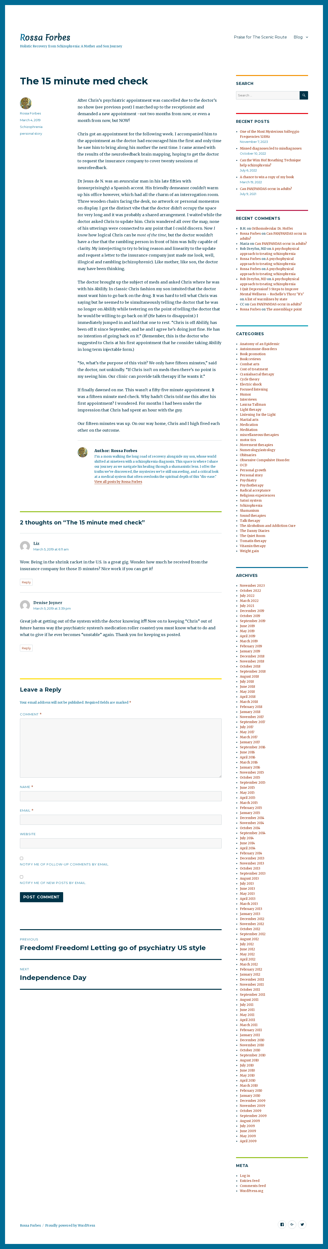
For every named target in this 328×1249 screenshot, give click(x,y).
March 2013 (249, 904)
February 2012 (251, 969)
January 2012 (250, 974)
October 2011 (250, 990)
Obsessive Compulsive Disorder (265, 460)
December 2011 (252, 980)
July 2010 (247, 1065)
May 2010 (247, 1075)
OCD (243, 465)
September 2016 (252, 747)
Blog (298, 37)
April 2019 (247, 636)
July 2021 (247, 606)
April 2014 (247, 848)
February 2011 (251, 1030)
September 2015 (252, 783)
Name (26, 787)
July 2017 (246, 727)
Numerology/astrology (257, 450)
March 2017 (248, 737)
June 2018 (247, 687)
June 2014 (247, 843)
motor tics (248, 440)
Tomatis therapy (253, 541)
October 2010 (250, 1050)
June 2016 (247, 752)
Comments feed (253, 1186)
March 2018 (249, 702)
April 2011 (247, 1020)
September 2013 (253, 873)
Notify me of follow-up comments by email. (64, 864)
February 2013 (251, 909)
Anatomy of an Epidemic (259, 344)
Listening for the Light (258, 415)
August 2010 (249, 1060)
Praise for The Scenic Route (260, 37)
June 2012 (247, 949)
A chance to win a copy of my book (267, 177)
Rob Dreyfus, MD (253, 279)
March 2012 (249, 964)
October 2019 (250, 616)
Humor (245, 394)
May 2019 (247, 631)
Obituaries (248, 455)
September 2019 (252, 621)
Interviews (248, 399)
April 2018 (247, 697)
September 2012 (253, 934)
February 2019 (251, 646)
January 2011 (250, 1035)
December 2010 (252, 1040)
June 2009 (248, 1131)
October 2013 (250, 868)
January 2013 (250, 914)
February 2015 (251, 808)
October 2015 (250, 778)
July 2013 (247, 884)
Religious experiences (257, 495)
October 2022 (250, 591)
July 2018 (247, 682)
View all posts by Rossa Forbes (118, 482)
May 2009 (248, 1136)
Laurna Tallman (253, 405)
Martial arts (249, 420)
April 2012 (247, 959)
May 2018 (247, 692)
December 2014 (252, 818)
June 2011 (247, 1010)
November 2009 (252, 1106)
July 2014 (247, 838)
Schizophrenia (31, 127)
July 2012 (247, 944)
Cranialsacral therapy (257, 374)
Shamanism (249, 511)
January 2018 (250, 712)
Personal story (251, 475)
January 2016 (250, 767)
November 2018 (252, 661)
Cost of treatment (254, 369)
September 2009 (253, 1116)
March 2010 (249, 1086)
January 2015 (250, 813)
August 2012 (249, 939)
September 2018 (253, 671)
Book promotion (253, 354)
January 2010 (250, 1096)
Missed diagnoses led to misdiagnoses (271, 148)
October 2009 (250, 1111)
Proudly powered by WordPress (70, 1226)
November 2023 (252, 586)
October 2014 (250, 828)
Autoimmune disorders (258, 349)
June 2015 (247, 788)
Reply (26, 582)
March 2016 (249, 762)
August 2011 (249, 1000)
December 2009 (252, 1101)
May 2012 (247, 954)
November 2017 (252, 717)
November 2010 (252, 1045)
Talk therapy (250, 521)
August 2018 (249, 677)
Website (28, 834)
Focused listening (254, 389)
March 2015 (249, 803)
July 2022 (247, 596)
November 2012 (252, 924)
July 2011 (246, 1005)
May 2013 (247, 894)
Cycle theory (250, 379)
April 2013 (247, 899)
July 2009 (247, 1126)
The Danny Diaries (254, 531)
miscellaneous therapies (259, 435)
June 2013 (247, 889)
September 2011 (252, 995)
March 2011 (248, 1025)
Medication (249, 425)
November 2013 (252, 863)
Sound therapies (253, 516)
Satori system (251, 500)
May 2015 (247, 793)
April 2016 (247, 757)
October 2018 (250, 666)
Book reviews (250, 359)
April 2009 (248, 1141)
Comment (31, 714)
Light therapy (250, 410)
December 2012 (252, 919)
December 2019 (252, 611)
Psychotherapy (252, 485)
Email (27, 810)
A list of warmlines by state (266, 299)
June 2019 (247, 626)
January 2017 (250, 742)
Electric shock (251, 384)
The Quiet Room (252, 536)
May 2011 (247, 1015)
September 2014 (253, 833)
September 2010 (253, 1055)
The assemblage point (284, 309)
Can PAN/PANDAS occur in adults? (266, 189)
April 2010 (247, 1081)
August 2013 (249, 879)
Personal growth (253, 470)
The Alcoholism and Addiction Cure (268, 526)
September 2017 (252, 722)
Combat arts (249, 364)
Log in (245, 1176)
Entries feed (250, 1181)
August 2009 (250, 1121)
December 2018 (252, 656)
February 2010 (251, 1091)
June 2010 (247, 1070)
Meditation (248, 430)
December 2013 (252, 858)
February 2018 (251, 707)
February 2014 (251, 853)
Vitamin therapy (253, 546)
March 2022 (249, 601)
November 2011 (252, 985)
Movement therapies (256, 445)
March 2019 (249, 641)
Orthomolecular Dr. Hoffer (272, 229)
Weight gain (249, 551)
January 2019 (250, 651)
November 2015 (252, 772)
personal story (31, 133)
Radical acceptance (255, 490)
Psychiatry (248, 480)
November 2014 (252, 823)
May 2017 (247, 732)
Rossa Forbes (45, 37)
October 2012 (250, 929)
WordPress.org (251, 1191)
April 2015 (247, 798)
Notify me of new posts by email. (53, 883)
